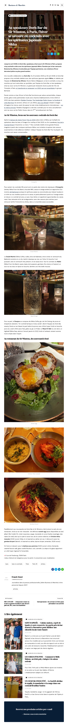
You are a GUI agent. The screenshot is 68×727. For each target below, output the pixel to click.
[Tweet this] (51, 53)
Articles (15, 589)
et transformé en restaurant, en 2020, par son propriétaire (35, 88)
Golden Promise (26, 100)
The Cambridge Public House (42, 100)
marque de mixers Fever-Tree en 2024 (22, 120)
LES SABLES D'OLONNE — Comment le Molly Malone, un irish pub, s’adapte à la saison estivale (42, 659)
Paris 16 (34, 564)
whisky (43, 564)
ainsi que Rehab (43, 103)
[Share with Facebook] (48, 53)
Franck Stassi (17, 577)
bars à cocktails (17, 564)
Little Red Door (9, 103)
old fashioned (14, 192)
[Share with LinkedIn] (55, 53)
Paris (27, 564)
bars (6, 564)
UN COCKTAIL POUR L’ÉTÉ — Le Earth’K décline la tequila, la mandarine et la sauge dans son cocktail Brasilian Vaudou (44, 683)
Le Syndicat (56, 100)
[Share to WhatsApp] (58, 53)
